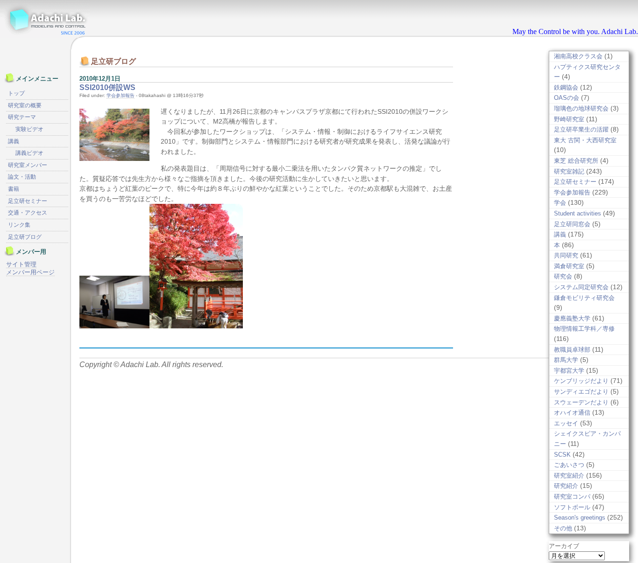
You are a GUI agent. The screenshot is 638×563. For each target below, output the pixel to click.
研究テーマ (22, 117)
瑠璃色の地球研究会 (581, 108)
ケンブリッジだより (581, 380)
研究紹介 (566, 485)
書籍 (13, 189)
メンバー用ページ (30, 272)
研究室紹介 (569, 475)
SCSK (562, 454)
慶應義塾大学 (572, 318)
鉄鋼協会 (566, 87)
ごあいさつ (569, 464)
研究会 (563, 276)
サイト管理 (21, 264)
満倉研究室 (569, 266)
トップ (16, 93)
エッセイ (566, 423)
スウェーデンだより (581, 402)
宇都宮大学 (569, 370)
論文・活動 (22, 177)
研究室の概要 (25, 105)
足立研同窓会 (572, 224)
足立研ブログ (25, 237)
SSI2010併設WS (107, 87)
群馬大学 (566, 359)
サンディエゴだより (581, 391)
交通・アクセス (27, 212)
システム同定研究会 (581, 287)
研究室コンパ (572, 496)
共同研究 (566, 255)
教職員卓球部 (572, 349)
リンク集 (19, 225)
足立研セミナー (575, 181)
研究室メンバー (27, 165)
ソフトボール (572, 507)
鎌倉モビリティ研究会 (584, 297)
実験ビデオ (29, 129)
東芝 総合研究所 (576, 160)
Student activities (577, 213)
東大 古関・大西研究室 (585, 140)
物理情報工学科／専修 (584, 328)
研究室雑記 (569, 171)
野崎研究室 (569, 119)
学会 (560, 202)
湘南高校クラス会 (578, 56)
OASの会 (566, 97)
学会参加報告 (120, 95)
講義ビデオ (29, 153)
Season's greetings (579, 517)
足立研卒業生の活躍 (581, 129)
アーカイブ (564, 545)
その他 (563, 528)
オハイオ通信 (572, 412)
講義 (560, 234)
